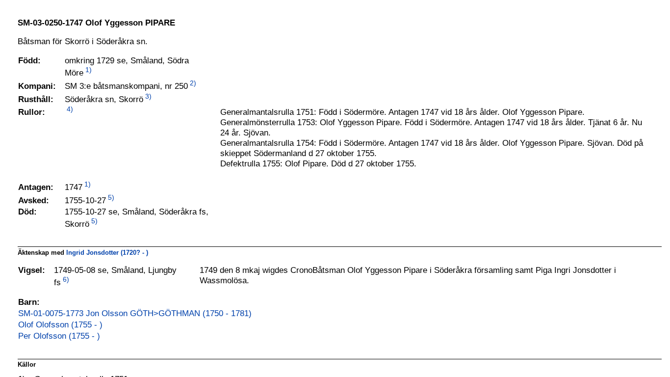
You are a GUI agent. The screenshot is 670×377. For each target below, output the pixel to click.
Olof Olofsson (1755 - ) (60, 324)
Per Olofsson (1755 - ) (59, 336)
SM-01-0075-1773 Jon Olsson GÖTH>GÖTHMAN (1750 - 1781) (135, 313)
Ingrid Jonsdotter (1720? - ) (107, 252)
